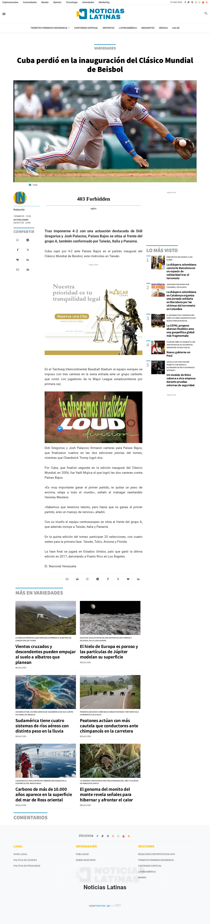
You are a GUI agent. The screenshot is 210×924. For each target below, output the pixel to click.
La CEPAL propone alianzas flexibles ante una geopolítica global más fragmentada (180, 331)
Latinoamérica (147, 871)
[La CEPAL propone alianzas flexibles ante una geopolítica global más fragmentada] (158, 321)
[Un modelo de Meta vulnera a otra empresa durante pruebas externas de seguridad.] (158, 367)
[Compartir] (17, 240)
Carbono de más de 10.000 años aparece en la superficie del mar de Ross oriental (43, 794)
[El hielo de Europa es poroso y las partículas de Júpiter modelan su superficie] (110, 618)
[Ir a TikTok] (188, 2)
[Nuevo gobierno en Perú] (158, 347)
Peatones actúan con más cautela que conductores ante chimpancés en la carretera (109, 725)
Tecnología (72, 2)
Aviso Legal (20, 854)
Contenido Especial (150, 865)
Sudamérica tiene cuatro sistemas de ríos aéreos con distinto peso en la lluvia (42, 725)
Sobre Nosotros (85, 860)
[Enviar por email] (17, 270)
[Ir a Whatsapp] (199, 2)
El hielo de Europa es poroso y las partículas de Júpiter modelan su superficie (109, 651)
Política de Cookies (25, 860)
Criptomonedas (10, 2)
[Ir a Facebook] (185, 2)
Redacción (19, 209)
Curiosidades (30, 2)
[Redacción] (20, 197)
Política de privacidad (26, 865)
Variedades (88, 2)
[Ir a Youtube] (203, 2)
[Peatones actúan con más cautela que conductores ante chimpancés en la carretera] (110, 692)
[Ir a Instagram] (196, 2)
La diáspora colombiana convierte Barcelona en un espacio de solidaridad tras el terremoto (181, 271)
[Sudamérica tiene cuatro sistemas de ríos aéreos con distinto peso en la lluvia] (45, 692)
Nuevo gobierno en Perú (178, 354)
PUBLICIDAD (82, 854)
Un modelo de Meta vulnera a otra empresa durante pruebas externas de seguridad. (181, 380)
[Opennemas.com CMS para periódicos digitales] (105, 905)
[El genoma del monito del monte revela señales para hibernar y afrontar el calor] (110, 761)
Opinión (57, 2)
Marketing (104, 2)
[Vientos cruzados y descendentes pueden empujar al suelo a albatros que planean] (45, 618)
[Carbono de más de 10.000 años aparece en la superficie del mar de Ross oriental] (45, 761)
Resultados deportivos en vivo (156, 854)
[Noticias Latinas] (100, 14)
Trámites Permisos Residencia (156, 860)
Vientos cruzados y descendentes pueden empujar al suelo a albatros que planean (45, 654)
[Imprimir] (28, 270)
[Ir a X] (192, 2)
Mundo (45, 2)
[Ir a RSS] (207, 2)
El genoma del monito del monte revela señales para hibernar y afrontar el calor (106, 794)
